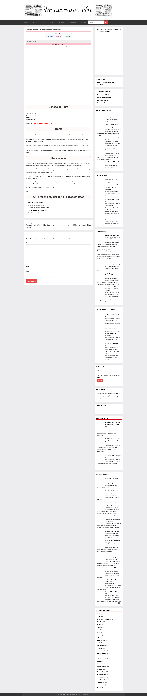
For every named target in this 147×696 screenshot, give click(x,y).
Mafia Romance (101, 640)
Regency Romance (101, 666)
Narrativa (99, 648)
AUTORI (34, 22)
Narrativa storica (101, 650)
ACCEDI (102, 84)
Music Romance (101, 645)
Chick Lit (99, 616)
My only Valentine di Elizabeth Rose (37, 202)
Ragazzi (99, 661)
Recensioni (61, 22)
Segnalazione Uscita (102, 679)
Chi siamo (43, 22)
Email (27, 271)
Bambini (99, 614)
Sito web (28, 276)
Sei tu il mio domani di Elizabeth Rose (37, 210)
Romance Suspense (102, 677)
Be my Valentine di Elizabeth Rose (36, 213)
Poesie (99, 656)
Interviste (99, 635)
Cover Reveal (100, 622)
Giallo (98, 629)
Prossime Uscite (101, 658)
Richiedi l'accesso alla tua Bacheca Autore (107, 82)
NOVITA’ (26, 22)
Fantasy (99, 627)
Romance (99, 669)
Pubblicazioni (72, 22)
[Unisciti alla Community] (109, 53)
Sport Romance (101, 685)
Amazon (36, 123)
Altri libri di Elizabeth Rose (45, 123)
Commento (29, 243)
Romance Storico (101, 674)
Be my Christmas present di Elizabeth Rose (39, 207)
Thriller (99, 687)
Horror (99, 632)
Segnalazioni (100, 682)
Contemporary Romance (103, 619)
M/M (98, 637)
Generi (51, 22)
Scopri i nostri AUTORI (103, 95)
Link (98, 377)
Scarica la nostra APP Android (104, 97)
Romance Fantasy (101, 671)
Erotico (99, 624)
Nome (27, 266)
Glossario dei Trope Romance (104, 102)
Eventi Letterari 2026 (102, 100)
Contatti (83, 22)
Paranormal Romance (102, 653)
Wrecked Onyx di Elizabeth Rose (36, 205)
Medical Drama (101, 643)
